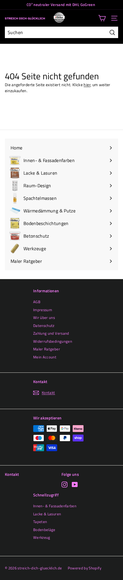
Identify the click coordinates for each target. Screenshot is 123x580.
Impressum (42, 310)
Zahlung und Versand (51, 333)
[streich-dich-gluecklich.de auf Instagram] (64, 485)
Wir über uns (44, 317)
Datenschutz (44, 325)
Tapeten (40, 521)
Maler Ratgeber (46, 349)
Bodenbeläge (44, 529)
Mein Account (44, 357)
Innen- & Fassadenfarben (54, 506)
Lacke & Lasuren (47, 514)
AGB (36, 302)
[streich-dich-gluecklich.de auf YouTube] (75, 485)
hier (87, 85)
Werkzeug (41, 537)
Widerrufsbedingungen (52, 341)
